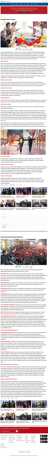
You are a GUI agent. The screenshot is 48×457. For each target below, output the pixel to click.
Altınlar (26, 435)
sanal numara (11, 442)
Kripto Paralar (27, 440)
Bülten (21, 4)
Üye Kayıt (2, 445)
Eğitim (28, 4)
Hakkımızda (12, 455)
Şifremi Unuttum (4, 447)
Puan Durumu (19, 439)
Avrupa (17, 4)
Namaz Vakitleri (19, 437)
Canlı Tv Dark (11, 435)
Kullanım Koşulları (31, 455)
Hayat (31, 4)
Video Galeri (33, 437)
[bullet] (17, 227)
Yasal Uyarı (36, 455)
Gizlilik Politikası (19, 455)
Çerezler (24, 455)
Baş (2, 398)
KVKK (27, 455)
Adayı (2, 184)
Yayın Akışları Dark (12, 437)
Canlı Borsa (19, 435)
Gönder (4, 227)
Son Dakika (11, 440)
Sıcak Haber (33, 442)
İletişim (15, 455)
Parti (20, 184)
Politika (35, 4)
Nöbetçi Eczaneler (12, 439)
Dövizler (26, 437)
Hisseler (26, 439)
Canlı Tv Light (3, 439)
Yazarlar (32, 439)
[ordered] (16, 227)
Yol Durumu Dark (4, 437)
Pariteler (26, 442)
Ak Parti (6, 184)
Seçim (12, 398)
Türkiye (16, 398)
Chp (17, 184)
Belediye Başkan (12, 184)
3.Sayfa (12, 4)
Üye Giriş (2, 443)
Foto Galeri (33, 435)
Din (24, 4)
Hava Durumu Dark (4, 435)
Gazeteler (33, 440)
